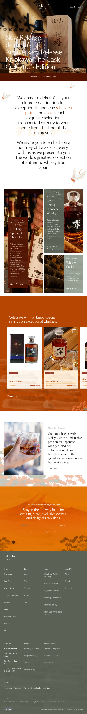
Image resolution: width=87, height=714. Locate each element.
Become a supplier (52, 655)
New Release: (24, 37)
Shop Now (76, 69)
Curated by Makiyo (11, 595)
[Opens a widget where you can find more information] (8, 709)
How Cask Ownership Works (53, 613)
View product (13, 385)
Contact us (28, 662)
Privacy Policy (34, 702)
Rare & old (8, 581)
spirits (29, 112)
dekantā (6, 699)
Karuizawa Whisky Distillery (51, 575)
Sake (26, 581)
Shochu (27, 588)
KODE (65, 702)
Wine (26, 574)
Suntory (7, 602)
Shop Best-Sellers (52, 247)
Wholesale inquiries (52, 648)
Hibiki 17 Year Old (52, 381)
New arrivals (9, 588)
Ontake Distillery (51, 583)
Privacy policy (44, 532)
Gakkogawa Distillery (52, 597)
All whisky (8, 623)
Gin (25, 602)
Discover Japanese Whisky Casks (43, 76)
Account (68, 588)
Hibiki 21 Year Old (16, 381)
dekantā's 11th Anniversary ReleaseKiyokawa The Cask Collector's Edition (34, 55)
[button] (72, 7)
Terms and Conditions (48, 702)
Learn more (71, 288)
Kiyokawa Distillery (51, 590)
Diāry (67, 574)
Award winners (10, 616)
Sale (5, 630)
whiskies (64, 107)
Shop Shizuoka (17, 284)
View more (12, 396)
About (67, 581)
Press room (48, 662)
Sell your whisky (30, 655)
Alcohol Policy (29, 669)
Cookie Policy (23, 702)
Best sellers (8, 574)
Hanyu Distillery (50, 604)
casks (49, 112)
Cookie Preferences (10, 702)
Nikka (6, 609)
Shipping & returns (31, 648)
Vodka (26, 595)
